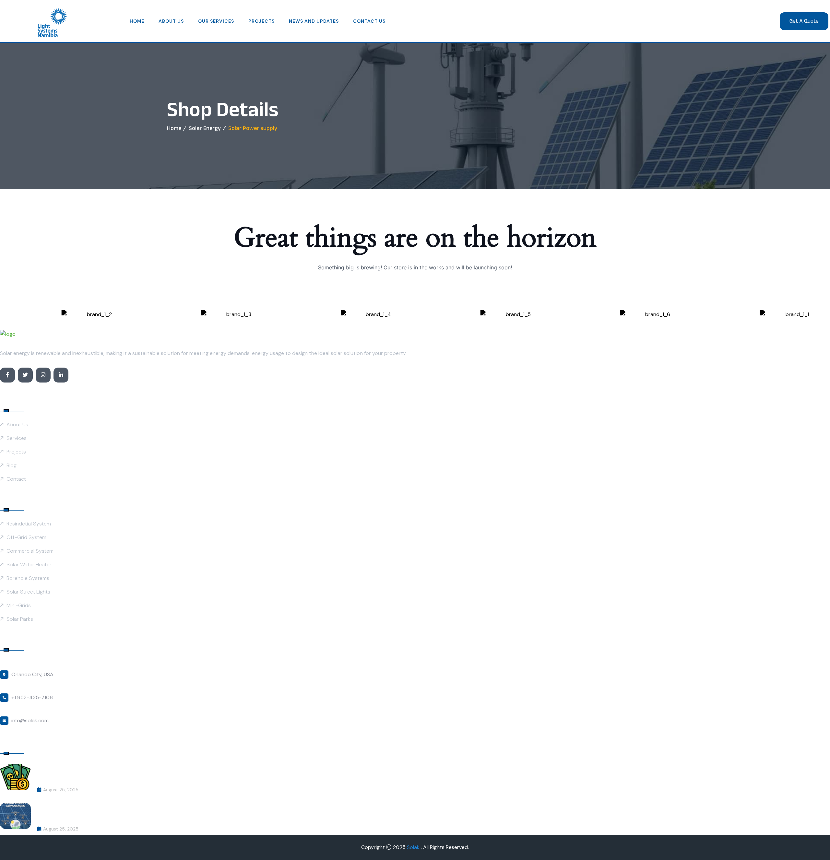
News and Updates (314, 21)
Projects (261, 21)
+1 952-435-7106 (32, 697)
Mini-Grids (18, 605)
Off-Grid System (26, 537)
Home (137, 21)
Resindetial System (28, 523)
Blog (11, 465)
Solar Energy (205, 128)
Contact (16, 479)
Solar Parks (19, 619)
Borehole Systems (27, 578)
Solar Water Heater (29, 564)
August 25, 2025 (60, 790)
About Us (171, 21)
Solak (414, 847)
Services (16, 438)
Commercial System (29, 551)
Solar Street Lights (28, 591)
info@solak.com (30, 720)
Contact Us (369, 21)
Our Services (216, 21)
